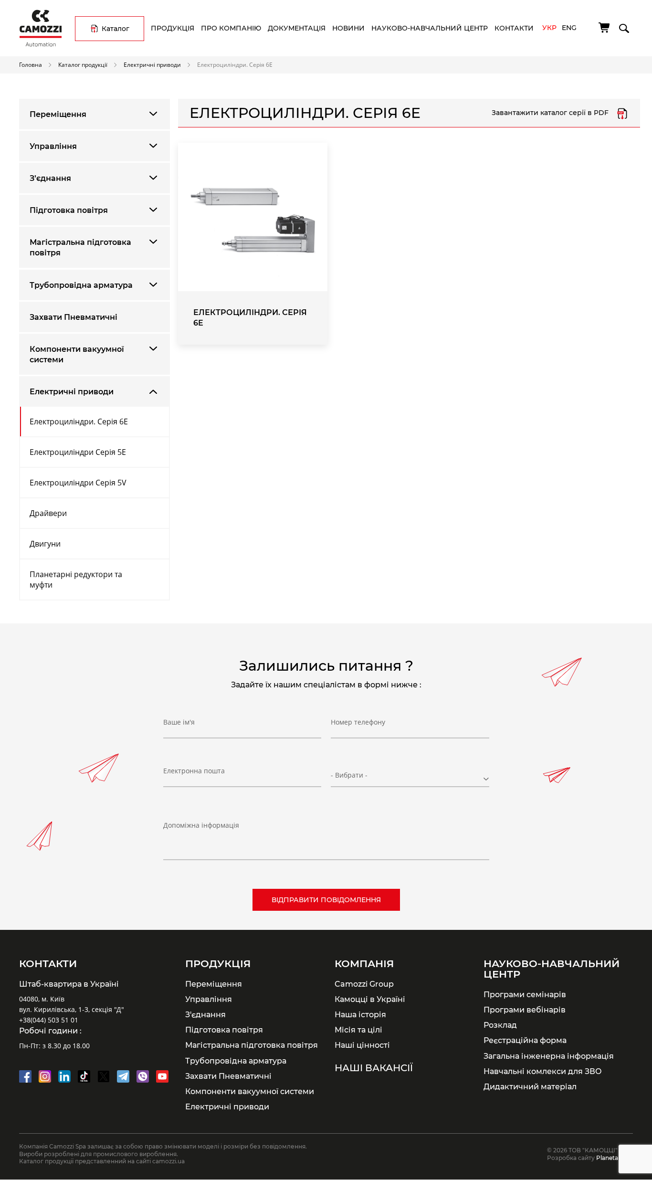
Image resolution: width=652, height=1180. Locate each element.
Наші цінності (362, 1045)
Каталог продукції (82, 64)
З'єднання (205, 1014)
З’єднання (50, 178)
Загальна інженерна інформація (549, 1056)
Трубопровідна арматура (81, 285)
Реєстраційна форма (525, 1040)
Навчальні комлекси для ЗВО (543, 1071)
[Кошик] (605, 27)
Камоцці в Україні (370, 999)
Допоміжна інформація (201, 825)
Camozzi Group (364, 984)
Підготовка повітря (69, 210)
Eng (569, 27)
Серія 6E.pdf (622, 113)
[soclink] (25, 1076)
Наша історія (360, 1014)
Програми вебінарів (525, 1009)
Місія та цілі (358, 1029)
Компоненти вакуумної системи (77, 354)
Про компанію (231, 28)
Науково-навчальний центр (429, 28)
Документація (297, 28)
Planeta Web (614, 1157)
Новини (348, 28)
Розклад (500, 1025)
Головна (30, 64)
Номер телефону (358, 722)
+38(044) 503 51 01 (48, 1019)
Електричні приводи (152, 64)
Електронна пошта (194, 770)
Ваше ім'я (179, 722)
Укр (549, 27)
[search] (623, 26)
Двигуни (45, 543)
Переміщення (58, 114)
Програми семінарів (525, 994)
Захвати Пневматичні (73, 317)
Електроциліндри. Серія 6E (79, 421)
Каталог (115, 28)
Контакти (514, 28)
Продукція (172, 28)
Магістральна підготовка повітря (80, 247)
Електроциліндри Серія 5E (78, 452)
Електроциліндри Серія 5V (78, 482)
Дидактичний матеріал (530, 1086)
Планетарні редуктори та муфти (76, 579)
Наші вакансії (374, 1068)
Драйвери (48, 513)
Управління (53, 146)
